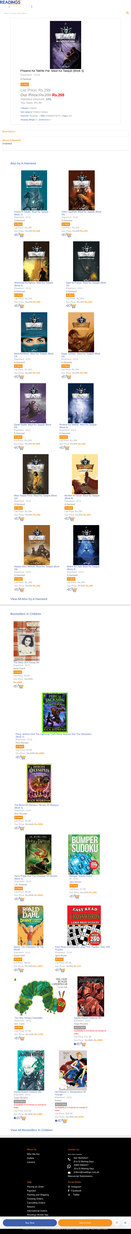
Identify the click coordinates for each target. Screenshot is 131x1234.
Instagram (75, 1186)
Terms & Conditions (43, 1229)
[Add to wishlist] (116, 1222)
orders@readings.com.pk (86, 1172)
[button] (36, 6)
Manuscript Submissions (80, 1176)
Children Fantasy (40, 112)
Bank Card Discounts (20, 6)
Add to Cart (85, 1222)
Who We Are (33, 1154)
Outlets (30, 1158)
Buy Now (29, 1222)
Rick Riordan (22, 742)
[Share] (125, 1222)
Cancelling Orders (36, 1202)
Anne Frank (19, 668)
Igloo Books (75, 882)
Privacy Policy (29, 1229)
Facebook (75, 1190)
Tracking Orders (35, 1198)
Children (33, 108)
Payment (31, 1190)
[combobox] (64, 13)
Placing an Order (35, 1186)
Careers (31, 1162)
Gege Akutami (81, 1023)
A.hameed (25, 79)
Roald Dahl (19, 955)
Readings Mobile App (37, 1214)
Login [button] (4, 6)
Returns (31, 1206)
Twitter (76, 1194)
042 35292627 (81, 1158)
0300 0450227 (81, 1165)
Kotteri (58, 1100)
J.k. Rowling (20, 884)
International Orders (37, 1210)
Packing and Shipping (38, 1194)
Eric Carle (19, 1023)
